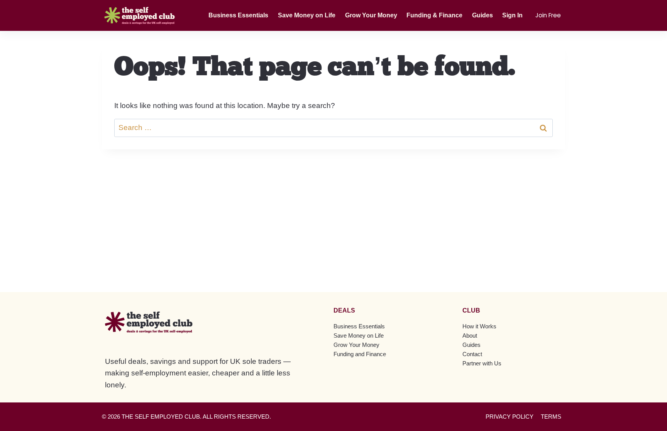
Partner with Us (481, 363)
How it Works (479, 326)
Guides (482, 15)
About (469, 335)
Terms (551, 416)
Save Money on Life (306, 15)
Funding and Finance (360, 354)
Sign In (512, 15)
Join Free (548, 15)
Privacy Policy (509, 416)
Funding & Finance (434, 15)
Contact (472, 354)
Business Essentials (238, 15)
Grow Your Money (371, 15)
